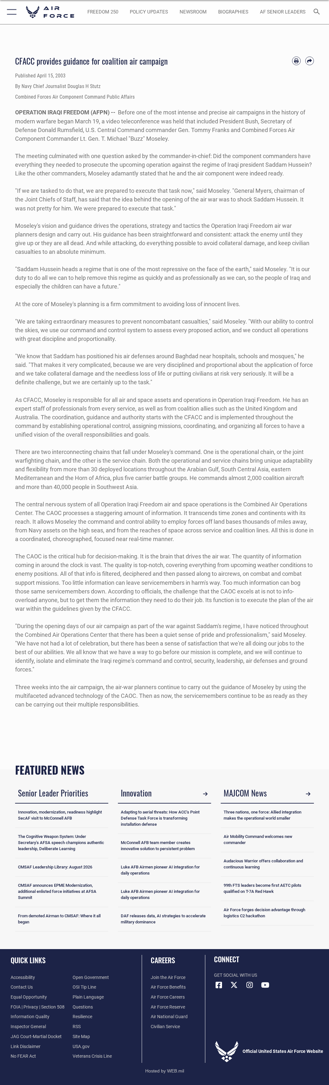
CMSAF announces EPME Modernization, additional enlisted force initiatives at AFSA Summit (57, 891)
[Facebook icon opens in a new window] (219, 985)
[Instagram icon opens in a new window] (249, 985)
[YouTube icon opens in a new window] (265, 985)
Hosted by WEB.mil (164, 1070)
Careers (163, 960)
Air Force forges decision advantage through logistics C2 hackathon (264, 912)
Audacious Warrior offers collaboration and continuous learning (263, 863)
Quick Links (28, 960)
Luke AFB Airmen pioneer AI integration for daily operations (160, 870)
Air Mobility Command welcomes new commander (258, 839)
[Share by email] (309, 61)
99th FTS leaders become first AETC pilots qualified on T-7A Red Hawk (262, 888)
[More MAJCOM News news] (308, 794)
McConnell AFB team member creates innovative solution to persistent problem (158, 845)
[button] (10, 12)
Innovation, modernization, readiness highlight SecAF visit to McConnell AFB (60, 815)
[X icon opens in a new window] (234, 985)
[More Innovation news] (205, 794)
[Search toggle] (318, 12)
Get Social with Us (235, 975)
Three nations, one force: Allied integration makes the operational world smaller (262, 815)
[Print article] (296, 61)
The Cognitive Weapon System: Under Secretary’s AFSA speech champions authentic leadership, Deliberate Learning (61, 842)
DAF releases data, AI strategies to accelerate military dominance (163, 918)
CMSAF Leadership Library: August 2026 (55, 867)
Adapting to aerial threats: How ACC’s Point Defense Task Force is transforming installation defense (160, 818)
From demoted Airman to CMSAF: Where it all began (59, 918)
